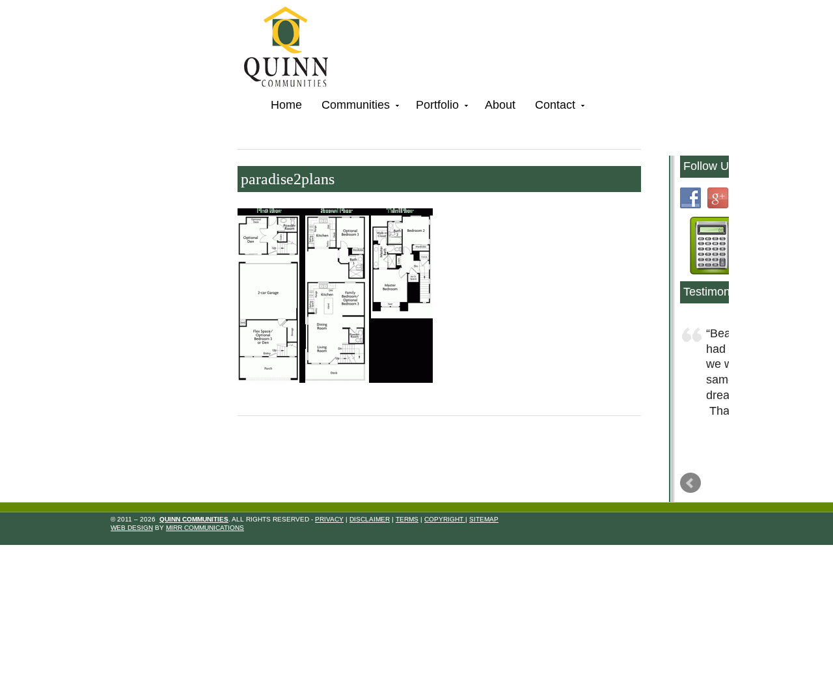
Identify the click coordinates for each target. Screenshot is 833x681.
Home (286, 104)
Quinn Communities (295, 48)
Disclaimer (369, 562)
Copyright (444, 562)
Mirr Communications (205, 572)
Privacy (329, 562)
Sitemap (483, 562)
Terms (407, 562)
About (500, 104)
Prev (690, 526)
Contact (550, 107)
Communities (351, 107)
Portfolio (432, 107)
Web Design (132, 572)
